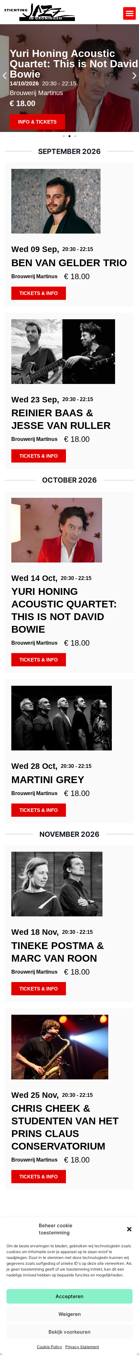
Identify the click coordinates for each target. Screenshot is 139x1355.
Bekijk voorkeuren (69, 1332)
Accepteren (69, 1296)
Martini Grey (47, 779)
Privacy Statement (82, 1346)
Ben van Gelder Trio (69, 262)
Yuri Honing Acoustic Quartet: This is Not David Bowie (74, 64)
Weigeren (70, 1314)
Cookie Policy (49, 1346)
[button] (129, 1229)
